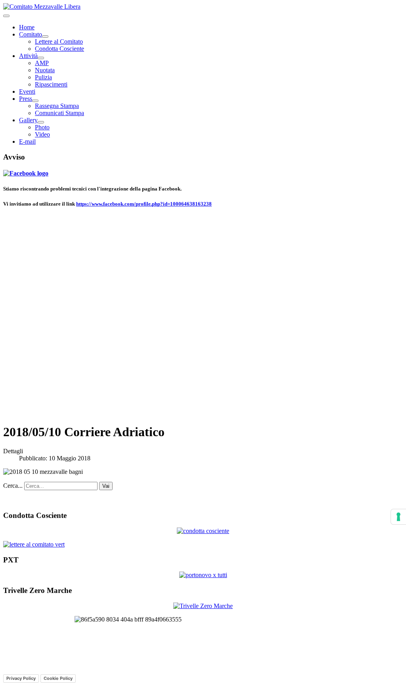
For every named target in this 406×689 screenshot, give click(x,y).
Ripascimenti (51, 84)
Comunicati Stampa (59, 113)
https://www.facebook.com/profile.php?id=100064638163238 (144, 204)
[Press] (35, 101)
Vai (105, 486)
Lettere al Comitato (59, 41)
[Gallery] (41, 122)
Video (42, 134)
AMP (42, 63)
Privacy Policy (21, 678)
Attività (28, 55)
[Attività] (41, 58)
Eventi (27, 91)
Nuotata (45, 70)
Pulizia (43, 77)
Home (26, 27)
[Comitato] (45, 36)
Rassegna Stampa (57, 105)
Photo (42, 127)
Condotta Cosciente (59, 48)
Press (25, 98)
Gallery (28, 120)
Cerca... (13, 485)
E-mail (27, 141)
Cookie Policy (58, 678)
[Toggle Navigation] (6, 16)
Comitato (30, 34)
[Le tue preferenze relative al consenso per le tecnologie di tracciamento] (398, 516)
